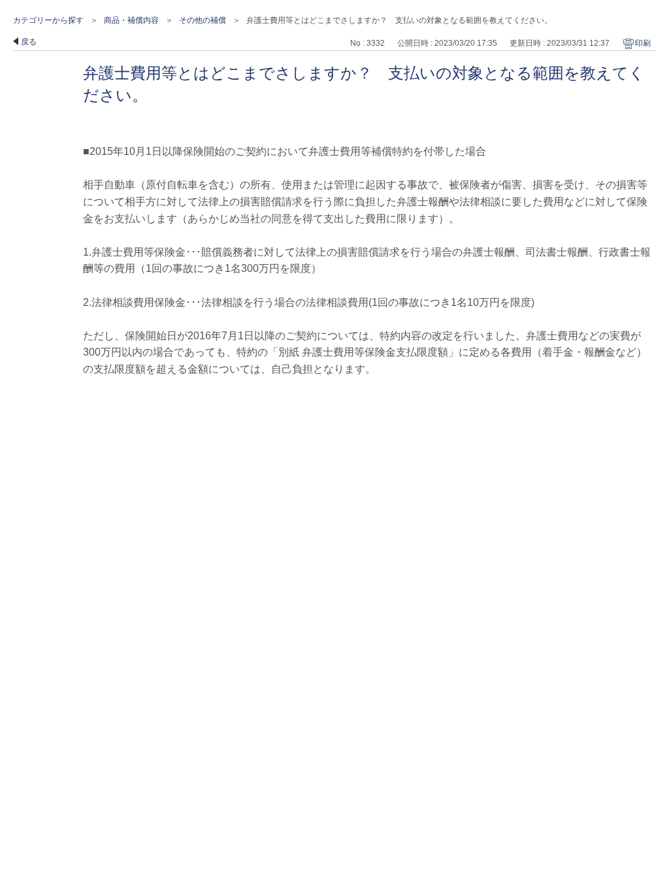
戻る (29, 41)
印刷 (643, 43)
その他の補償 (202, 20)
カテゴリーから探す (48, 20)
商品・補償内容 (131, 20)
